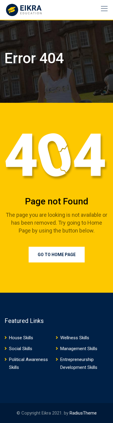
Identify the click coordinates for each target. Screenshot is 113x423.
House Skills (21, 337)
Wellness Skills (74, 337)
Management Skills (78, 348)
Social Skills (20, 348)
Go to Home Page (57, 254)
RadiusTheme (83, 413)
